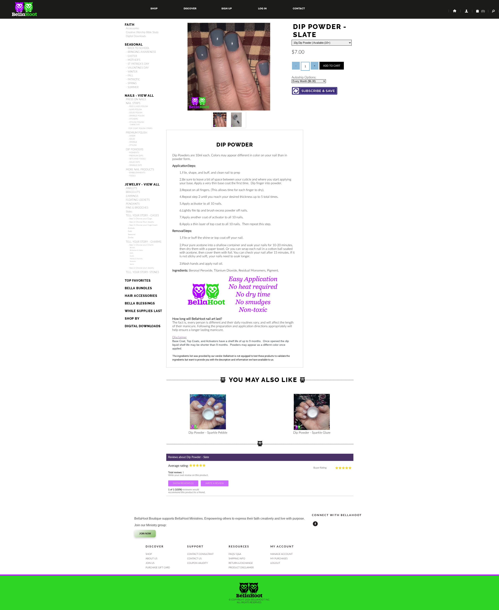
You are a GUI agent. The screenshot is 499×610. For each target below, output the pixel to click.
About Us (151, 558)
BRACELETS (133, 192)
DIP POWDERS (134, 149)
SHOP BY (132, 318)
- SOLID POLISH (135, 113)
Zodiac (131, 238)
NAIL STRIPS (133, 103)
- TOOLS (131, 176)
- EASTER (131, 56)
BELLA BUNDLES (138, 288)
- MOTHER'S (133, 60)
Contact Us (194, 558)
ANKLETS (131, 188)
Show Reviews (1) (183, 483)
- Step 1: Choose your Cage (140, 219)
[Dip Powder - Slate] (229, 109)
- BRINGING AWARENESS (141, 52)
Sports (132, 264)
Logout (275, 563)
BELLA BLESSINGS (140, 303)
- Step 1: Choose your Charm (140, 245)
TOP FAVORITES (137, 280)
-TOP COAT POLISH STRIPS (140, 128)
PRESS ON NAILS (136, 99)
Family (132, 256)
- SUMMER (132, 87)
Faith (129, 25)
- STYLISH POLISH (136, 122)
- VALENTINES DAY (137, 68)
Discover (190, 8)
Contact (298, 8)
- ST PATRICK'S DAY (137, 64)
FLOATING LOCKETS (138, 200)
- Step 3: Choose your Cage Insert (142, 225)
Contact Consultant (200, 554)
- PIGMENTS (133, 153)
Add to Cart (331, 65)
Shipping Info (237, 558)
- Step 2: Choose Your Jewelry (141, 222)
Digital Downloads (136, 36)
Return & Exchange (241, 563)
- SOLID (131, 139)
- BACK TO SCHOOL (138, 48)
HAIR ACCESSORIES (141, 296)
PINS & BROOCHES (137, 208)
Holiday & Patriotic (136, 259)
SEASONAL (133, 44)
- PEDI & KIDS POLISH (138, 106)
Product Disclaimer (241, 567)
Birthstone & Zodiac (136, 250)
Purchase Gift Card (158, 567)
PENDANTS (133, 204)
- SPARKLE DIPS (135, 165)
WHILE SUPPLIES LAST (143, 311)
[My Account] (466, 11)
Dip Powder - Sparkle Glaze (311, 432)
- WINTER (131, 72)
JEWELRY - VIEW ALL (142, 184)
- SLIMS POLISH (135, 110)
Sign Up (226, 8)
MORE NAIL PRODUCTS (140, 169)
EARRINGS (132, 196)
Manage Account (281, 554)
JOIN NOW (145, 533)
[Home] (454, 11)
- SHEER (131, 136)
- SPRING (131, 83)
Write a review (214, 483)
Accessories (132, 28)
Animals (131, 228)
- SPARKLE (132, 142)
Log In (262, 8)
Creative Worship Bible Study (142, 32)
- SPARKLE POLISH (136, 116)
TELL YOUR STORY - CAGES (142, 215)
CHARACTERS (135, 125)
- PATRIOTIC (133, 79)
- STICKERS (133, 119)
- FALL (129, 75)
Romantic (133, 261)
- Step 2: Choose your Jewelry (141, 268)
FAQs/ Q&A (235, 554)
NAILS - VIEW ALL (139, 95)
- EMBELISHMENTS (136, 173)
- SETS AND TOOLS (136, 159)
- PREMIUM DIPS (135, 156)
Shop (153, 8)
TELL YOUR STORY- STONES (142, 272)
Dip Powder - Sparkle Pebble (207, 432)
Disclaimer (179, 337)
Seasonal (131, 234)
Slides (129, 211)
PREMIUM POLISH (136, 133)
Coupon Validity (197, 563)
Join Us (150, 563)
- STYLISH (132, 145)
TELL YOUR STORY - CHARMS (143, 242)
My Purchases (279, 558)
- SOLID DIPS (134, 162)
